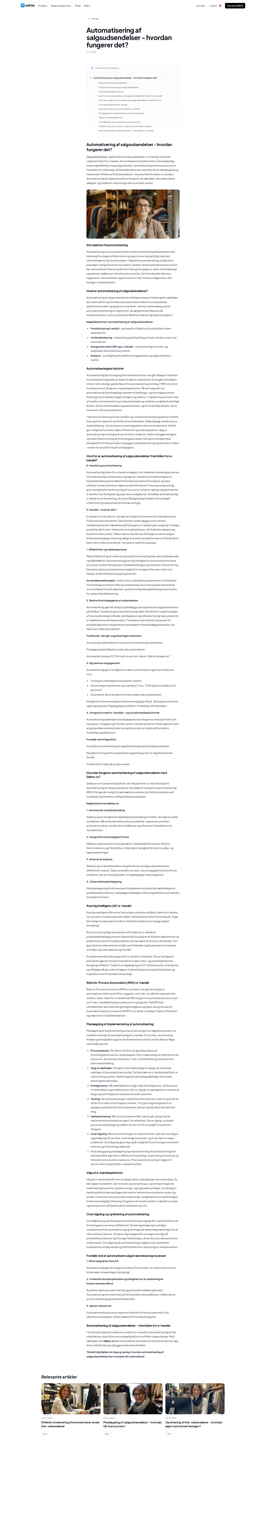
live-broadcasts (126, 719)
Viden (86, 5)
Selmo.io (91, 783)
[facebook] (220, 1522)
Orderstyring (152, 421)
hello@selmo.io (225, 1469)
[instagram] (231, 1522)
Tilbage (95, 19)
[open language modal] (221, 5)
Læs (45, 1434)
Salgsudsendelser (96, 156)
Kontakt (201, 5)
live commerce (135, 156)
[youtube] (236, 1522)
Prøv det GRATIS (235, 5)
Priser (78, 5)
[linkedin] (225, 1522)
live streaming (166, 161)
